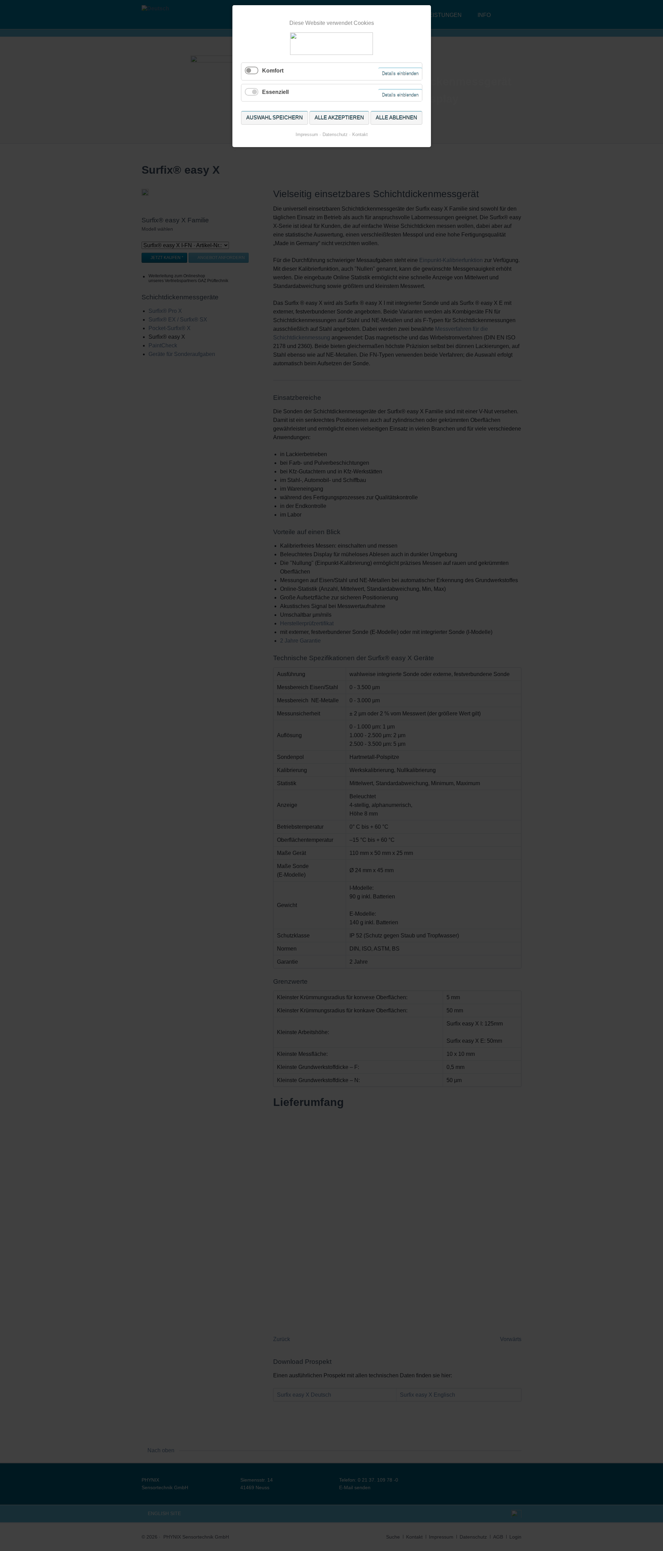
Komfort (273, 71)
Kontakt (360, 134)
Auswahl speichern (274, 118)
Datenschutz (335, 134)
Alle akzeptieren (339, 118)
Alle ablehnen (396, 118)
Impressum (307, 134)
